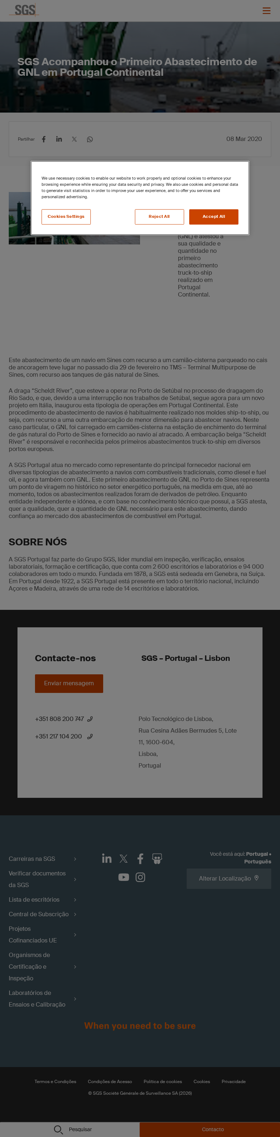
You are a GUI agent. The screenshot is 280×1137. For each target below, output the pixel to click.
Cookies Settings (66, 217)
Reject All (159, 217)
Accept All (214, 217)
